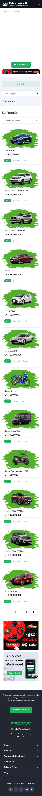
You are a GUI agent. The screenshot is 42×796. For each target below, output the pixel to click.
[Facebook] (10, 789)
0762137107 (21, 723)
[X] (16, 789)
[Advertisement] (21, 36)
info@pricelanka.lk (23, 729)
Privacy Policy (10, 767)
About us (8, 751)
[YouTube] (26, 789)
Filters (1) (21, 84)
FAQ (6, 773)
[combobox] (21, 121)
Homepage (6, 11)
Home (6, 745)
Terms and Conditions (14, 756)
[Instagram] (21, 789)
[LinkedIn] (32, 789)
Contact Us (9, 762)
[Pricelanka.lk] (15, 4)
